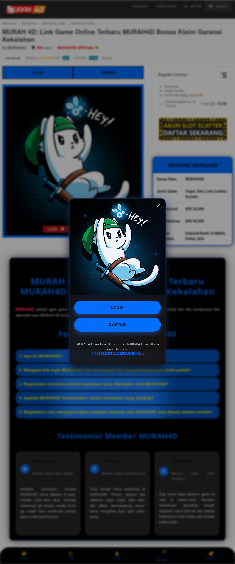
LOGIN (117, 307)
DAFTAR (117, 325)
